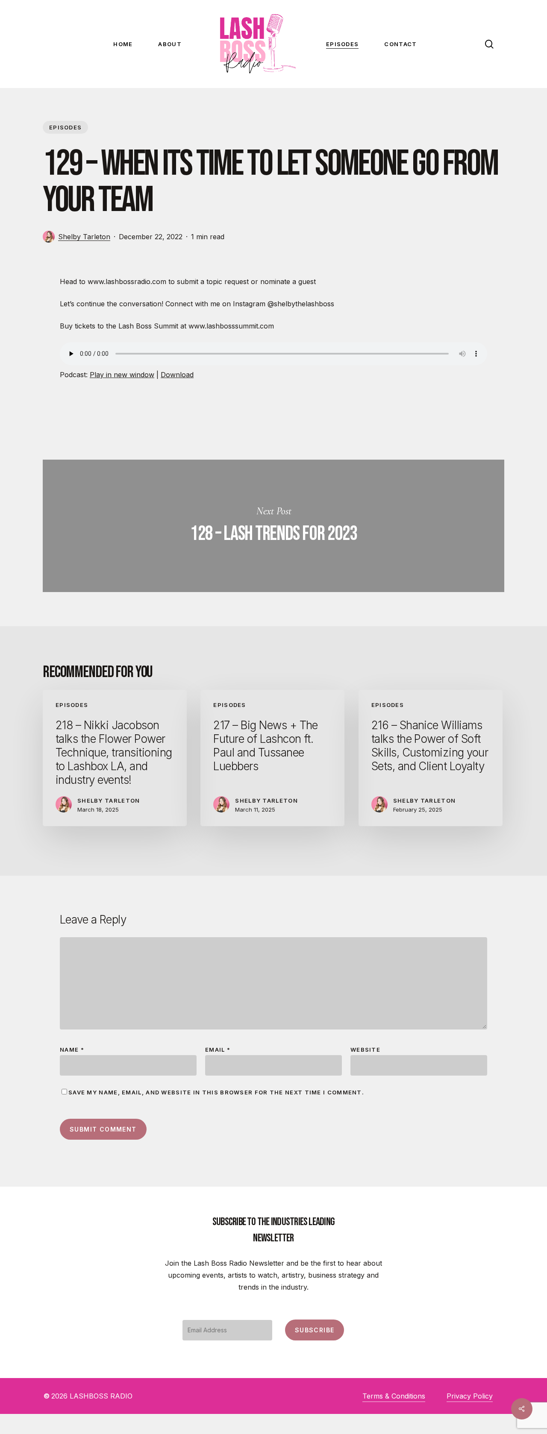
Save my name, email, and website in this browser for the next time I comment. (216, 1092)
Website (365, 1049)
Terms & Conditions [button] (393, 1396)
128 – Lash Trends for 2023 (273, 526)
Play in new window (122, 374)
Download (177, 374)
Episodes (65, 127)
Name (72, 1049)
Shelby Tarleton (84, 236)
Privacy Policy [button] (470, 1396)
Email (217, 1049)
